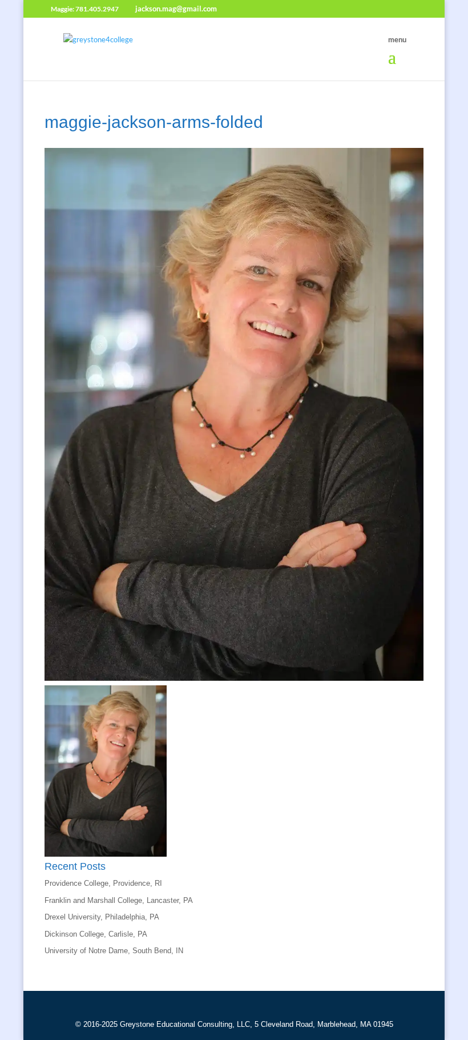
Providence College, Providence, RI (103, 883)
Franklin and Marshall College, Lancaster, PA (119, 900)
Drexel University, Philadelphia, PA (102, 917)
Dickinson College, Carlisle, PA (96, 934)
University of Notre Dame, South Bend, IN (114, 950)
